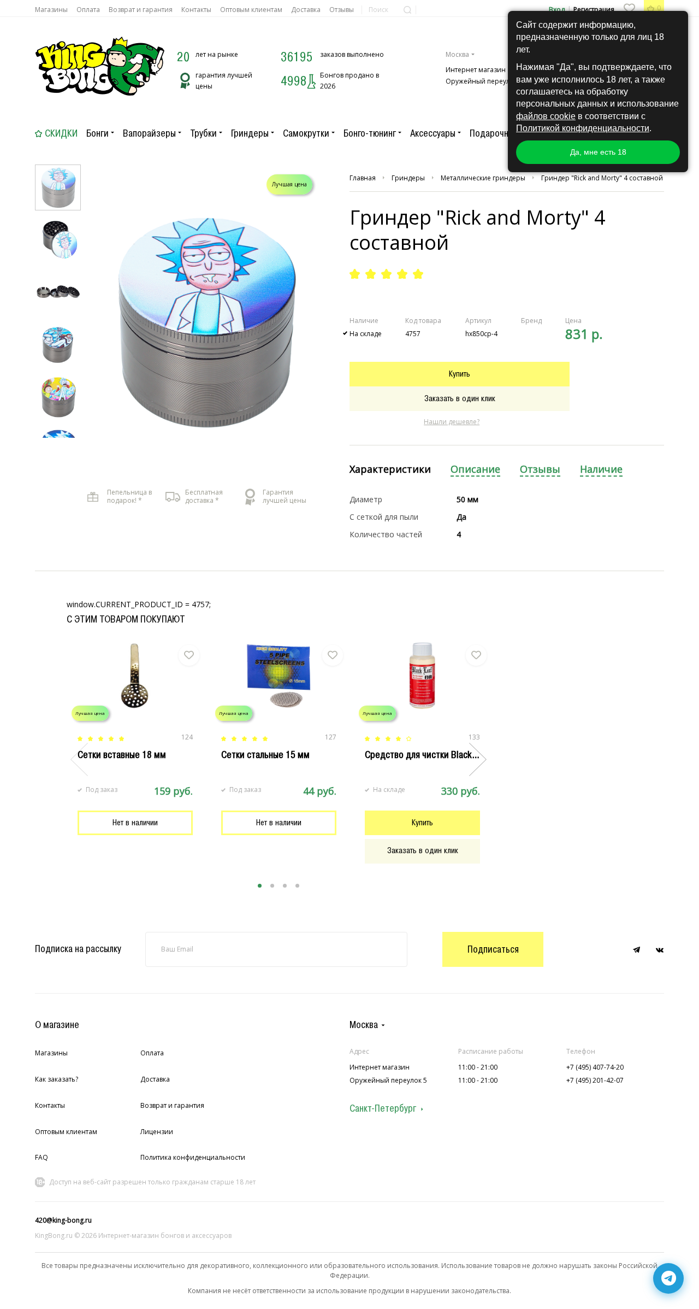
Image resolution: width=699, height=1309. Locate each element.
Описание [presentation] (475, 469)
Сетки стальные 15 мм (265, 755)
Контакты (196, 9)
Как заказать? (56, 1079)
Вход (557, 9)
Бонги (97, 133)
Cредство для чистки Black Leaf (428, 755)
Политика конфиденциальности (192, 1157)
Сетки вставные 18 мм (122, 755)
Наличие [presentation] (601, 469)
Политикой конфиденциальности (582, 128)
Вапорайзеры (149, 133)
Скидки (61, 133)
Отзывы (341, 9)
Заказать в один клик (459, 398)
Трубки (203, 133)
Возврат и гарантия (141, 9)
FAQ (41, 1157)
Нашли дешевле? (451, 421)
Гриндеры (250, 133)
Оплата (88, 9)
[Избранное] (629, 8)
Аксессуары (432, 133)
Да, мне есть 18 (598, 152)
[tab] (390, 470)
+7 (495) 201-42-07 (595, 1080)
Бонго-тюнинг (369, 133)
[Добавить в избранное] (189, 655)
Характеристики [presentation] (390, 469)
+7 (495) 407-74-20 (595, 1067)
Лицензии (156, 1131)
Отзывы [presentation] (540, 469)
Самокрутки (306, 133)
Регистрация (593, 9)
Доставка (306, 9)
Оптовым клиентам (251, 9)
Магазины (51, 9)
